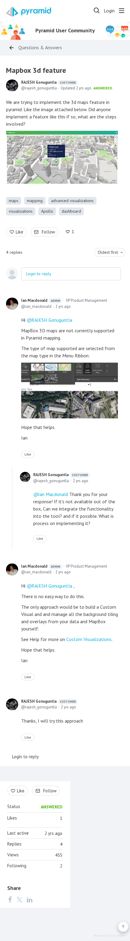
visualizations (21, 211)
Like (19, 232)
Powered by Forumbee (109, 936)
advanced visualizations (72, 200)
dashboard (71, 211)
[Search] (96, 10)
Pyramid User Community (65, 30)
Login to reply (38, 273)
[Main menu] (121, 10)
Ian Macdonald (40, 300)
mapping (35, 200)
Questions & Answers (40, 47)
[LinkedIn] (29, 899)
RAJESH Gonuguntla (48, 82)
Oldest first (108, 252)
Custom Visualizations (89, 639)
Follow (48, 232)
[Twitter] (19, 899)
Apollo (47, 211)
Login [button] (109, 11)
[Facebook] (10, 899)
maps (13, 200)
